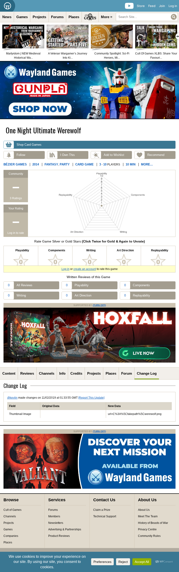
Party (65, 164)
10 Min (130, 164)
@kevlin (12, 397)
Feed (151, 6)
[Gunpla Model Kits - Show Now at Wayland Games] (89, 90)
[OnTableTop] (7, 6)
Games (22, 17)
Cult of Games (12, 509)
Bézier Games (15, 164)
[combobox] (147, 17)
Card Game (84, 164)
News (6, 17)
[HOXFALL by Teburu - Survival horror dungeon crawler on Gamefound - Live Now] (89, 361)
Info (62, 373)
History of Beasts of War (153, 523)
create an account (84, 269)
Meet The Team (148, 516)
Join (162, 6)
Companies (10, 536)
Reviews (27, 373)
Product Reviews (59, 536)
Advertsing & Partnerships (64, 529)
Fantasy (51, 164)
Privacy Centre (147, 529)
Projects (39, 17)
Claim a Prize (101, 509)
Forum (126, 373)
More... (147, 164)
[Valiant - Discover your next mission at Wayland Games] (89, 487)
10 (105, 164)
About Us (144, 509)
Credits (76, 373)
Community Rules (149, 536)
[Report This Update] (91, 397)
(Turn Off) (99, 305)
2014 (35, 164)
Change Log (147, 373)
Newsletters (55, 523)
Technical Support (104, 516)
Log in (173, 6)
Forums (57, 17)
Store (141, 6)
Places (74, 17)
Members (54, 516)
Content (8, 373)
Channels (46, 373)
